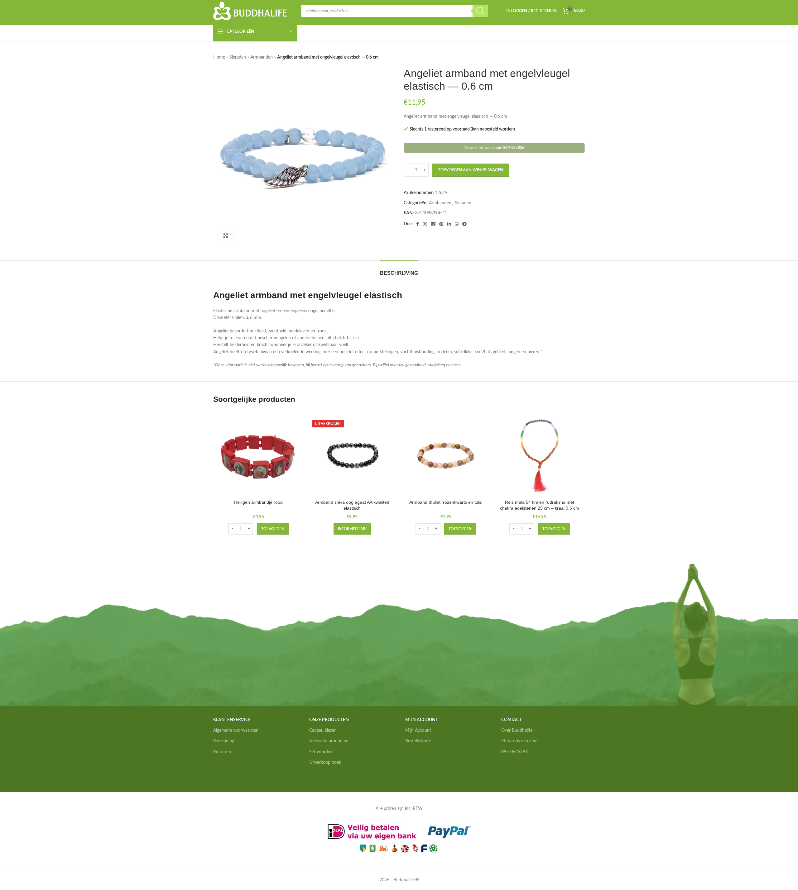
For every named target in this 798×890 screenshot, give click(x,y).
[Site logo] (250, 11)
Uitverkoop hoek (325, 762)
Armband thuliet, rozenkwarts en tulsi (445, 502)
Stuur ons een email (520, 741)
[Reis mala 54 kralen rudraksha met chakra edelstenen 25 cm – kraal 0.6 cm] (539, 456)
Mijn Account (418, 730)
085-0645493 (514, 752)
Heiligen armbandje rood (258, 502)
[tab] (399, 269)
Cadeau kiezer (322, 730)
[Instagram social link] (512, 771)
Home (219, 57)
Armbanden (261, 57)
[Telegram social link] (464, 224)
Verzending (223, 741)
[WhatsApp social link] (456, 224)
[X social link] (425, 224)
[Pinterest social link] (441, 224)
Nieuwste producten (329, 741)
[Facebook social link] (417, 224)
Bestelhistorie (418, 741)
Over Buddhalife (516, 730)
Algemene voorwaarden (235, 730)
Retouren (222, 752)
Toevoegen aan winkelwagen (470, 170)
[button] (273, 529)
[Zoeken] (480, 11)
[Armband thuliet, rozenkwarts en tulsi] (446, 456)
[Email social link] (433, 224)
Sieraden (237, 57)
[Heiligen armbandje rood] (258, 456)
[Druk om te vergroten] (225, 235)
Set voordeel (321, 752)
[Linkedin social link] (449, 224)
